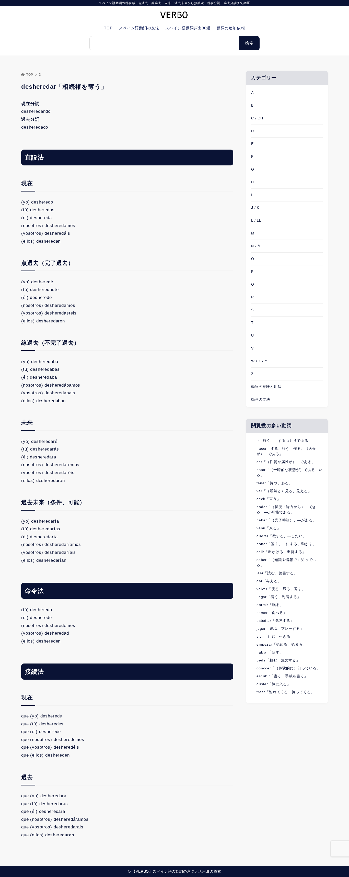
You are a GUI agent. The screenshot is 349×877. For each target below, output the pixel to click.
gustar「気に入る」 (274, 684)
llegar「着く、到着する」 (279, 597)
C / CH (257, 118)
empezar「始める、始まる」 (282, 644)
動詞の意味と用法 (266, 387)
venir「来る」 (269, 528)
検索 (249, 43)
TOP (29, 74)
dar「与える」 (269, 581)
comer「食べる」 (272, 613)
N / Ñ (255, 246)
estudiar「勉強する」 (275, 621)
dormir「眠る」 (270, 605)
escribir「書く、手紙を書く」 (282, 676)
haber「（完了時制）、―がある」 (286, 520)
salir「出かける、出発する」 (281, 552)
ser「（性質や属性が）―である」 (286, 462)
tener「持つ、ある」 (275, 483)
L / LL (256, 220)
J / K (255, 208)
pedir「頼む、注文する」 (278, 660)
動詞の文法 (260, 399)
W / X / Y (259, 361)
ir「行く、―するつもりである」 (284, 440)
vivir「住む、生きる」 (275, 636)
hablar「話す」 (270, 652)
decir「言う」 (269, 499)
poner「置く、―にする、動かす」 (286, 544)
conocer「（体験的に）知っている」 (288, 668)
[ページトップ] (337, 865)
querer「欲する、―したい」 (282, 536)
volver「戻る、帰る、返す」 (281, 589)
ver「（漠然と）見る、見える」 (284, 491)
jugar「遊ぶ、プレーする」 (280, 628)
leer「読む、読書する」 (277, 573)
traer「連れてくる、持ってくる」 (286, 692)
